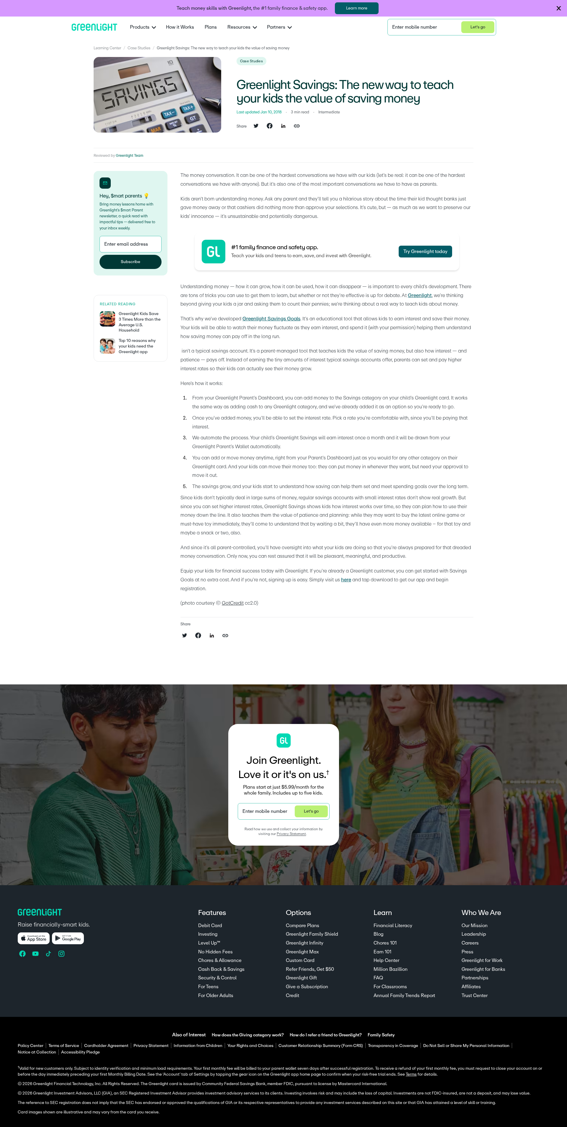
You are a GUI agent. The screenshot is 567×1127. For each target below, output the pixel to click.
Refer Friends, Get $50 (310, 969)
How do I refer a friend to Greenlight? (326, 1035)
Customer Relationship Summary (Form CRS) (320, 1046)
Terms (411, 1074)
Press (467, 952)
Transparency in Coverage (393, 1046)
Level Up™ (209, 943)
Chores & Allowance (220, 960)
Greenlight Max (302, 952)
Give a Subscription (307, 986)
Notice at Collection (37, 1052)
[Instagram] (62, 953)
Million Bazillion (391, 969)
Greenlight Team (129, 155)
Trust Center (475, 995)
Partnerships (475, 978)
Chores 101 (385, 943)
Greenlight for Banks (483, 969)
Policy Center (30, 1046)
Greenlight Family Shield (312, 934)
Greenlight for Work (482, 960)
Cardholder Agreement (106, 1046)
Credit (292, 995)
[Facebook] (23, 953)
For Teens (208, 986)
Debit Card (210, 925)
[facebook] (269, 126)
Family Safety (381, 1035)
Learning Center (107, 48)
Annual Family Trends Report (404, 995)
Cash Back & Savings (221, 969)
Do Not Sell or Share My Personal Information (466, 1046)
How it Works (180, 27)
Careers (470, 943)
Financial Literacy (393, 925)
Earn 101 (382, 952)
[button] (558, 8)
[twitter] (256, 126)
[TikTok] (49, 953)
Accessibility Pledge (80, 1052)
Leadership (474, 934)
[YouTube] (36, 953)
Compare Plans (302, 925)
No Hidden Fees (215, 952)
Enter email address (126, 244)
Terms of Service (63, 1046)
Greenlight (420, 295)
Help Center (386, 960)
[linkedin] (283, 126)
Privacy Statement (291, 834)
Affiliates (471, 986)
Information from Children (198, 1046)
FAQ (378, 978)
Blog (378, 934)
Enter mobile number (414, 27)
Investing (207, 934)
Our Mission (475, 925)
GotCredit (233, 603)
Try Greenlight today (425, 251)
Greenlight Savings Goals (271, 318)
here (346, 579)
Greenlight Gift (301, 978)
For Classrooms (390, 986)
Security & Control (217, 978)
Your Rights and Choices (250, 1046)
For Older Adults (215, 995)
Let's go (477, 27)
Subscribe (130, 262)
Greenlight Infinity (304, 943)
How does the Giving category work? (248, 1035)
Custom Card (300, 960)
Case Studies (139, 48)
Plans (211, 27)
